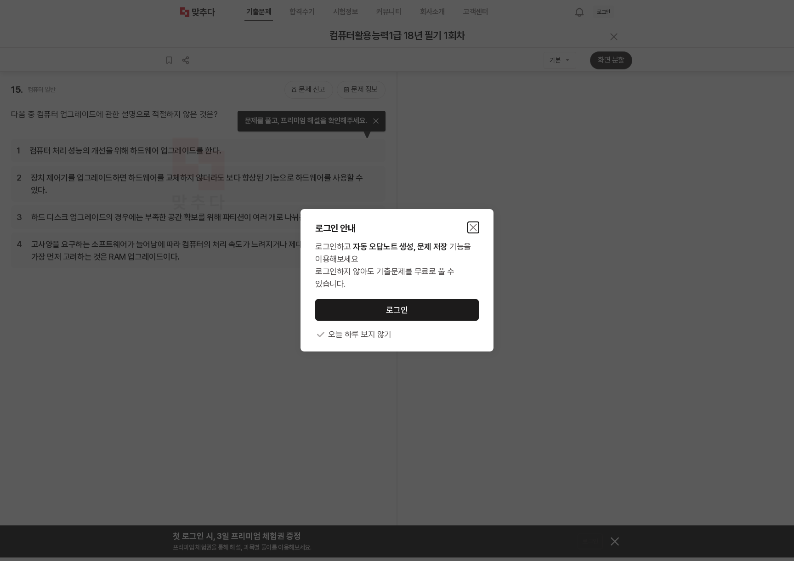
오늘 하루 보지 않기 (359, 335)
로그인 (397, 310)
